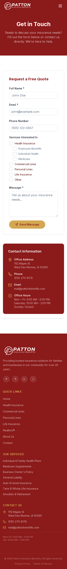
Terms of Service (42, 563)
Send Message (29, 224)
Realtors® (9, 430)
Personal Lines (12, 417)
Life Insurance (11, 424)
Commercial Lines (13, 411)
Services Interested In (23, 137)
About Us (8, 436)
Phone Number (18, 121)
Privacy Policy (22, 563)
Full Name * (16, 88)
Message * (16, 187)
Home (6, 398)
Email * (13, 104)
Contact (7, 442)
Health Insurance (13, 405)
